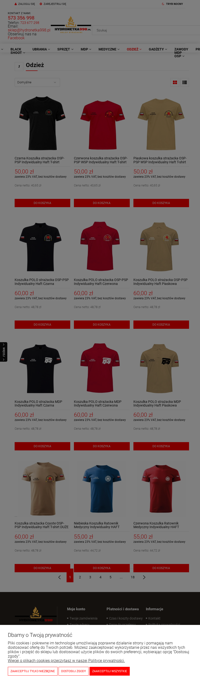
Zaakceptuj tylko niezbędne (32, 671)
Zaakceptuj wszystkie (109, 671)
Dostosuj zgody (73, 671)
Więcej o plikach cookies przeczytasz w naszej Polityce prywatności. (66, 660)
